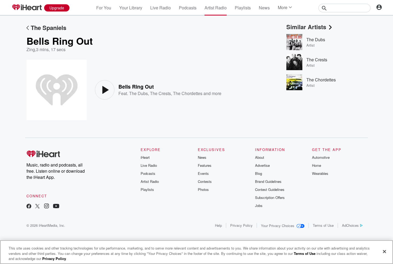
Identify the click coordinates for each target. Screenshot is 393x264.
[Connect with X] (37, 206)
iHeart (145, 157)
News (264, 8)
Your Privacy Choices (277, 225)
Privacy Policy (241, 225)
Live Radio (160, 8)
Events (203, 173)
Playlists (243, 8)
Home (316, 165)
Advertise (262, 165)
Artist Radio (216, 8)
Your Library (130, 8)
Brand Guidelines (268, 181)
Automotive (321, 157)
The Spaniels (48, 27)
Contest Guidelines (269, 189)
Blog (258, 173)
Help (218, 225)
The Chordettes (187, 93)
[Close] (384, 251)
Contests (205, 181)
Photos (203, 189)
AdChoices (350, 225)
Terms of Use (323, 225)
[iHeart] (27, 7)
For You (103, 8)
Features (204, 165)
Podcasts (187, 8)
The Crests (160, 93)
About (259, 157)
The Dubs (138, 93)
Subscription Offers (270, 197)
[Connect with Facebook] (28, 206)
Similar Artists (306, 26)
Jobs (259, 205)
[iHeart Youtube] (56, 206)
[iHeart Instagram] (46, 206)
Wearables (320, 173)
